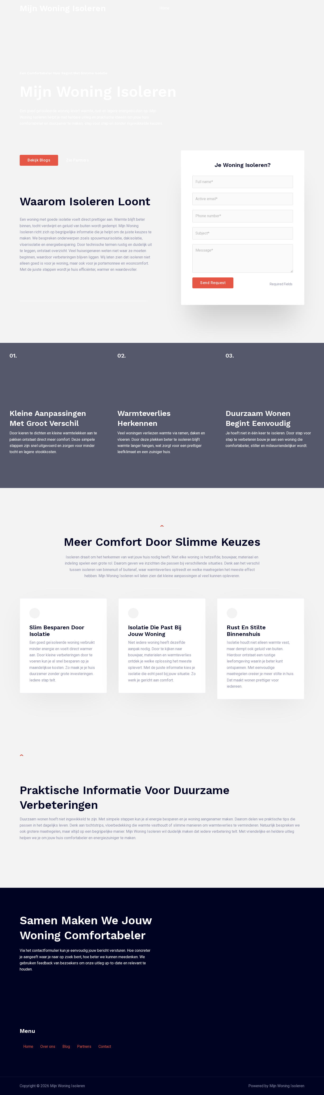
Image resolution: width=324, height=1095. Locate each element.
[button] (281, 8)
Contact (242, 8)
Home (164, 8)
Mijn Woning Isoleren (63, 8)
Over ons (184, 8)
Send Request (213, 283)
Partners (222, 8)
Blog (203, 8)
